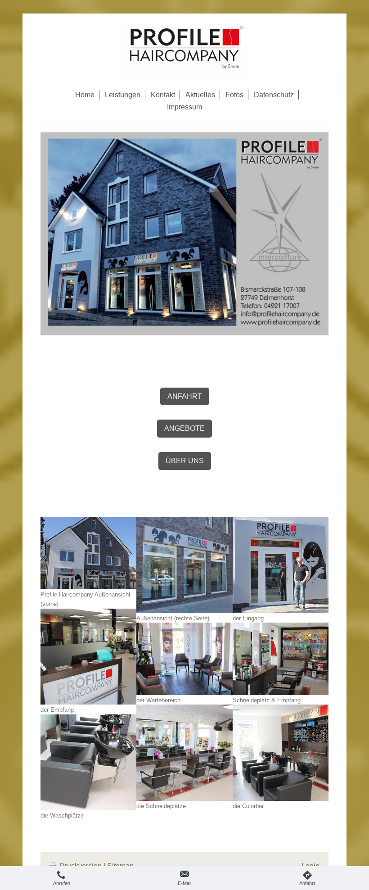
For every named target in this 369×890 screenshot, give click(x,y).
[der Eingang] (280, 565)
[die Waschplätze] (88, 762)
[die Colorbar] (280, 752)
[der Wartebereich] (184, 659)
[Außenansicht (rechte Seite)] (184, 565)
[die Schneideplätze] (184, 752)
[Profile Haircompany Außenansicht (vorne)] (88, 553)
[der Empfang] (88, 657)
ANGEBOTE (184, 428)
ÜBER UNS (185, 461)
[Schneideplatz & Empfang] (280, 659)
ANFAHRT (184, 396)
